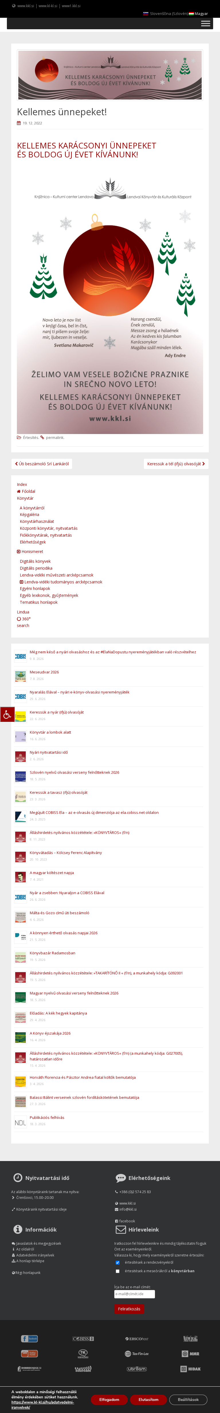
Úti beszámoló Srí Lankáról (43, 463)
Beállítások (188, 1399)
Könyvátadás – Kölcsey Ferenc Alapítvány (66, 852)
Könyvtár (25, 498)
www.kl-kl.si (48, 5)
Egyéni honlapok (35, 588)
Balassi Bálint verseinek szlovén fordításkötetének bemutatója (84, 1097)
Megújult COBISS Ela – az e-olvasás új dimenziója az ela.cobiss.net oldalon (94, 812)
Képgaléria (29, 514)
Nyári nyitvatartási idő (49, 752)
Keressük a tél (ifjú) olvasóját (174, 463)
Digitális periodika (36, 568)
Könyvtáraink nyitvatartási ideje (41, 1209)
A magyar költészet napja (52, 872)
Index (22, 484)
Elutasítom (148, 1399)
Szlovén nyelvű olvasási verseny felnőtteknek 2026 (74, 772)
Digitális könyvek (35, 561)
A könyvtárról (32, 508)
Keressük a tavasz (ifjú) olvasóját (58, 792)
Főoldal (28, 491)
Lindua (23, 612)
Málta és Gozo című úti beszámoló (59, 912)
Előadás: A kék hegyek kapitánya (58, 1013)
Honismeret (31, 551)
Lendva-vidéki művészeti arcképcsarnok (56, 575)
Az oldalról (25, 1249)
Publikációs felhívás (47, 1117)
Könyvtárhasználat (37, 521)
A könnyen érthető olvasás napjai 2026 (63, 932)
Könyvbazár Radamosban (52, 952)
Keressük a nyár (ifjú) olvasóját (57, 712)
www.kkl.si (25, 5)
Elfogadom (109, 1399)
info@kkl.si (128, 1209)
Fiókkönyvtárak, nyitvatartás (46, 535)
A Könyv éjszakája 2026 (50, 1033)
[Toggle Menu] (205, 23)
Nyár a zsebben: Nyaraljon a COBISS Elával (67, 892)
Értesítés (30, 437)
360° (26, 619)
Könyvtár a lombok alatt (50, 732)
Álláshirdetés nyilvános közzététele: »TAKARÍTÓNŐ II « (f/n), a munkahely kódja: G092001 (106, 973)
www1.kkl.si (71, 5)
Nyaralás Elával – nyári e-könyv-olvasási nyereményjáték (79, 692)
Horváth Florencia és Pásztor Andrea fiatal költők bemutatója (83, 1077)
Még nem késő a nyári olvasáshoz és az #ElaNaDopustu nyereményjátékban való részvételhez (113, 651)
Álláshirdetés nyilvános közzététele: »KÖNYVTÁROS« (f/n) (79, 832)
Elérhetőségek (33, 542)
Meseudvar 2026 (44, 672)
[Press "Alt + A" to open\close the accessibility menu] (7, 714)
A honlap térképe (30, 1260)
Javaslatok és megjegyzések (38, 1243)
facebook (127, 1221)
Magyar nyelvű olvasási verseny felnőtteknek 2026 (74, 993)
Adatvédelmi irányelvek (35, 1255)
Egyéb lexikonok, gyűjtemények (49, 595)
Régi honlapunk (27, 1272)
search (23, 625)
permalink (55, 437)
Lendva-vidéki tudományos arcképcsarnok (62, 582)
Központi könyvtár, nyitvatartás (49, 528)
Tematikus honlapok (39, 602)
